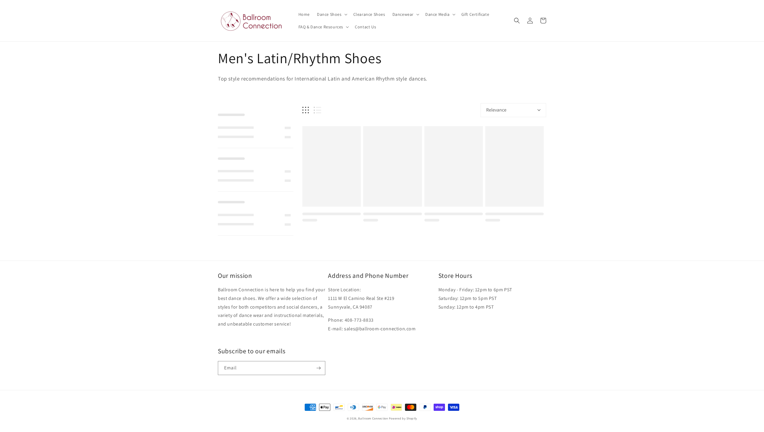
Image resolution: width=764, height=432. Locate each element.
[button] (331, 14)
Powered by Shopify (403, 418)
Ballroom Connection (373, 418)
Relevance (496, 110)
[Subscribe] (318, 368)
